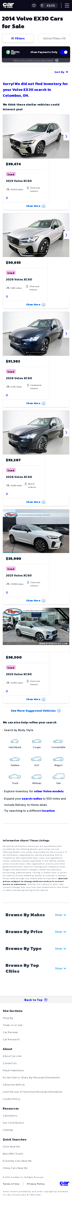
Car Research (11, 1039)
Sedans (15, 765)
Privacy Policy (36, 1184)
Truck (15, 783)
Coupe (37, 747)
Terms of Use (11, 1184)
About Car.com (12, 1056)
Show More (33, 206)
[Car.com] (8, 5)
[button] (34, 5)
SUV (36, 765)
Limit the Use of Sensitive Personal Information (32, 1092)
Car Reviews (10, 1032)
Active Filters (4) (54, 38)
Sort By (59, 72)
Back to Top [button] (33, 1000)
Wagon (58, 765)
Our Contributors (13, 1123)
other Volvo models (49, 791)
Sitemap (8, 1130)
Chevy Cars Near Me (15, 1168)
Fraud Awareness (13, 1070)
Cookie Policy (11, 1099)
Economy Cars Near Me (17, 1161)
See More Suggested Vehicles (33, 710)
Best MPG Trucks (13, 1154)
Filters (20, 38)
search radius (32, 798)
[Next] (66, 136)
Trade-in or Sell (13, 1025)
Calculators (10, 1116)
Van (58, 783)
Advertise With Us (14, 1085)
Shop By (8, 1018)
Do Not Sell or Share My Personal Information (31, 1077)
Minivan (36, 783)
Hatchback (15, 747)
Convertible (58, 747)
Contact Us (10, 1063)
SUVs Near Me (11, 1147)
